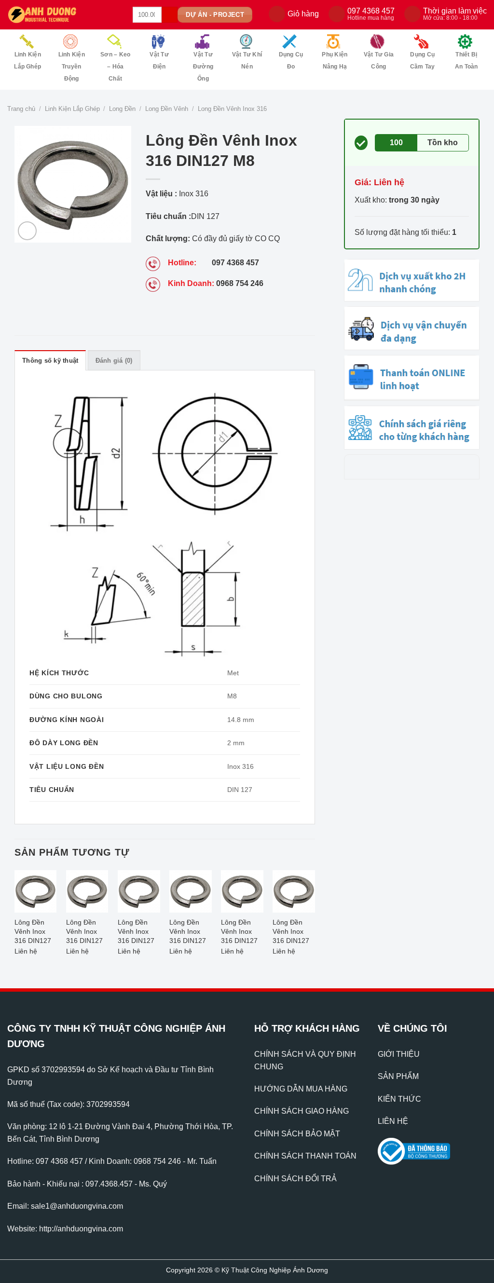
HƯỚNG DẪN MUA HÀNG (300, 1089)
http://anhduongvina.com (81, 1229)
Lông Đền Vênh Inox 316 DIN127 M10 (136, 932)
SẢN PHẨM (398, 1076)
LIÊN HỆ (393, 1121)
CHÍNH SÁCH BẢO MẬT (297, 1134)
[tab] (50, 360)
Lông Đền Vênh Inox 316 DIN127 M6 (187, 932)
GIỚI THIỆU (399, 1054)
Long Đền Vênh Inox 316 (232, 108)
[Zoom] (27, 230)
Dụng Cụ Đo (291, 60)
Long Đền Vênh (166, 108)
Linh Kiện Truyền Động (71, 66)
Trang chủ (21, 108)
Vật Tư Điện (159, 60)
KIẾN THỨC (399, 1099)
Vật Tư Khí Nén (247, 60)
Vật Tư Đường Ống (203, 66)
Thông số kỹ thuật (50, 360)
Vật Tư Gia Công (379, 60)
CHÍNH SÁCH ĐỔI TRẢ (295, 1178)
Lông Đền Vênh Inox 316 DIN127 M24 (239, 932)
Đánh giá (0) (114, 360)
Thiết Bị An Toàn (466, 60)
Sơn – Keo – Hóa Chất (115, 66)
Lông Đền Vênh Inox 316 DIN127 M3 (84, 932)
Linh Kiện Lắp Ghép (27, 60)
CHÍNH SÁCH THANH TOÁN (305, 1156)
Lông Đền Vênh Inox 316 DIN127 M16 (291, 932)
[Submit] (170, 15)
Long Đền (122, 108)
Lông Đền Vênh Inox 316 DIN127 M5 (32, 932)
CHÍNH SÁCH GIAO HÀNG (301, 1111)
